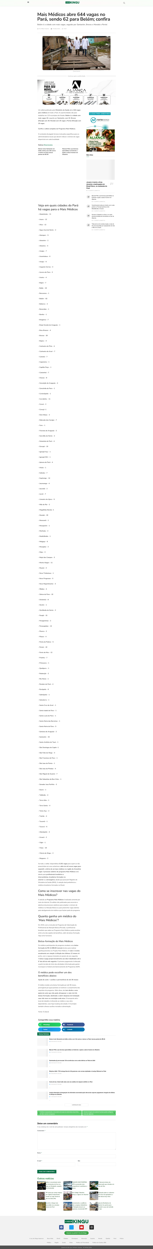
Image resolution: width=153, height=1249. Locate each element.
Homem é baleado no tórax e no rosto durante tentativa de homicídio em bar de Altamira (103, 216)
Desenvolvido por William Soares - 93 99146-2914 (76, 1247)
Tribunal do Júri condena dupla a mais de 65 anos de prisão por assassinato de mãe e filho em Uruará (103, 225)
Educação (84, 1238)
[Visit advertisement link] (59, 179)
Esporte (92, 1238)
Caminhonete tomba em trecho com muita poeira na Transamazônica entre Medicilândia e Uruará (103, 206)
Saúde (64, 1242)
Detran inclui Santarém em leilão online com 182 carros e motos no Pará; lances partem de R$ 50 (47, 151)
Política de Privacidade (82, 1242)
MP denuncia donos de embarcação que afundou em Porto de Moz (105, 1184)
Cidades (66, 1238)
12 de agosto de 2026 (55, 1084)
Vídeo (71, 1242)
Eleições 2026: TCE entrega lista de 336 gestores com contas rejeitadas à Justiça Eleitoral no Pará (77, 1071)
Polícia (122, 1238)
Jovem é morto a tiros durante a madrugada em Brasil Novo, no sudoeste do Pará (96, 185)
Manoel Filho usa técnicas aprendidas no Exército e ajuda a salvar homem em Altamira (70, 151)
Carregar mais (76, 1105)
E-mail (39, 1161)
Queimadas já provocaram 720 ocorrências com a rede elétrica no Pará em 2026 (72, 1060)
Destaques (75, 1238)
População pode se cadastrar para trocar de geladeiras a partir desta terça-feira (105, 1194)
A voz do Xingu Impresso (36, 1238)
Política (49, 1242)
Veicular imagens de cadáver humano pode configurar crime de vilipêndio (98, 1113)
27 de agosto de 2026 (55, 1052)
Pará (115, 1238)
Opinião (108, 1238)
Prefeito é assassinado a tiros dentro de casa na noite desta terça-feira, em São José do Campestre (59, 1113)
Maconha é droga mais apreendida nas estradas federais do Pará (52, 1205)
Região (57, 1242)
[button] (28, 2)
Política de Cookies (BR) (99, 1242)
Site (79, 1161)
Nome (39, 1153)
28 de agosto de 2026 (55, 1041)
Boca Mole (50, 1238)
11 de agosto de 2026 (55, 1096)
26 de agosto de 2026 (55, 1062)
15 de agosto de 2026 (55, 1073)
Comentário (41, 1130)
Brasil (58, 1238)
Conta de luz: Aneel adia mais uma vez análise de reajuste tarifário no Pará (70, 1082)
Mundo (100, 1238)
